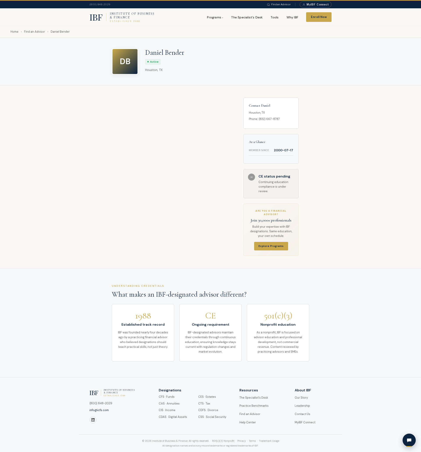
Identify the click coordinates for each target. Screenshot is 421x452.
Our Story (301, 397)
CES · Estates (207, 397)
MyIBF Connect (305, 422)
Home (14, 31)
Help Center (247, 422)
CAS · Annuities (169, 403)
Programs (214, 17)
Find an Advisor (281, 4)
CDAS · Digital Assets (173, 417)
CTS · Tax (204, 403)
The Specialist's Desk (246, 17)
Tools (275, 17)
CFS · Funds (167, 397)
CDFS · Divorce (208, 410)
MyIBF (318, 4)
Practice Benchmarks (254, 406)
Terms (252, 440)
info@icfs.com (99, 410)
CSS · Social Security (212, 417)
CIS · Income (167, 410)
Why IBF (292, 17)
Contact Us (302, 414)
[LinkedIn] (92, 419)
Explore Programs (271, 246)
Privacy (241, 440)
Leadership (302, 406)
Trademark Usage (269, 440)
